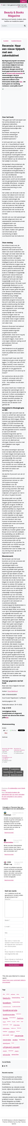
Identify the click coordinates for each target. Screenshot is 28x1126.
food (4, 1022)
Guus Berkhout (12, 691)
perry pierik (6, 1035)
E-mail (7, 927)
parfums (18, 1031)
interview (16, 1025)
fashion (20, 1018)
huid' (11, 1024)
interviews (6, 1028)
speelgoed (6, 1043)
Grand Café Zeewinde (15, 73)
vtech (17, 1051)
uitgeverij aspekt (16, 775)
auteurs (13, 994)
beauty (6, 998)
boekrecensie (10, 1010)
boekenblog (15, 769)
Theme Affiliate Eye (9, 1122)
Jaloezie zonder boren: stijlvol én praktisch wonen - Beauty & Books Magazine (13, 1099)
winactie (6, 1054)
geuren (18, 1021)
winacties (15, 1054)
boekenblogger (7, 1006)
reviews (22, 1040)
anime (7, 994)
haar (22, 1021)
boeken (6, 41)
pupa (11, 1035)
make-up (13, 1028)
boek (22, 997)
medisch (11, 1032)
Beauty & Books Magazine (14, 14)
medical (5, 1031)
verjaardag (10, 1050)
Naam (7, 920)
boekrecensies (9, 1014)
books (5, 1018)
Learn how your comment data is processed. (14, 981)
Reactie (8, 899)
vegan (5, 1051)
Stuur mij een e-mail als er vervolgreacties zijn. (14, 953)
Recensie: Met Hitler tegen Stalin (7, 749)
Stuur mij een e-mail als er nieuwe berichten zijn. (14, 960)
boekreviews (18, 1013)
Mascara (19, 1028)
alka (4, 994)
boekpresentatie (16, 1006)
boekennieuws (16, 41)
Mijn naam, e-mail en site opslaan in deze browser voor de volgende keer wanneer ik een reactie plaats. (14, 943)
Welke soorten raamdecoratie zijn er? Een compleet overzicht (13, 1103)
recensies (7, 1040)
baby (17, 994)
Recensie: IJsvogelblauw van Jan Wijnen (7, 757)
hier (21, 82)
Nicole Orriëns (8, 842)
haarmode (5, 1024)
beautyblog (16, 998)
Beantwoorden (9, 832)
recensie (19, 772)
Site (6, 933)
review (5, 775)
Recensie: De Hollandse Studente (19, 749)
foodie (13, 1021)
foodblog (9, 1021)
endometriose (12, 1017)
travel (12, 1043)
